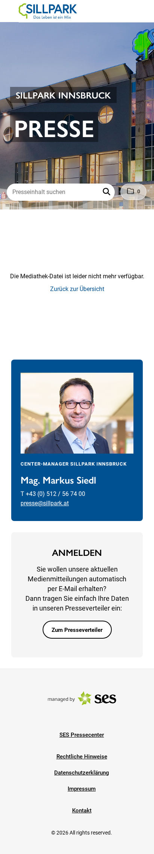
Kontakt (82, 810)
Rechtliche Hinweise (81, 756)
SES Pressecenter (81, 735)
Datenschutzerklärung (81, 772)
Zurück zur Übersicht (77, 289)
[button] (107, 192)
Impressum (82, 788)
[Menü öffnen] (12, 10)
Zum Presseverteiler (77, 630)
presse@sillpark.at (45, 503)
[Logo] (48, 11)
